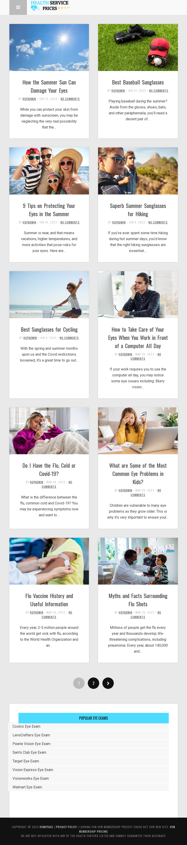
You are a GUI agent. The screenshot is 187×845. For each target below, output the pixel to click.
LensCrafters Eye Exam (31, 735)
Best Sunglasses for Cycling (49, 329)
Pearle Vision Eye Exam (31, 744)
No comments (70, 99)
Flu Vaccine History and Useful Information (49, 599)
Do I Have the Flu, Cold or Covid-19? (49, 469)
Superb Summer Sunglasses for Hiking (138, 209)
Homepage (46, 827)
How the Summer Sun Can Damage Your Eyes (49, 86)
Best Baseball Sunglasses (138, 82)
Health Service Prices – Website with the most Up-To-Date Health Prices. (50, 5)
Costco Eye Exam (26, 726)
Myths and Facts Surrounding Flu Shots (138, 599)
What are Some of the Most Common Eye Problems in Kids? (138, 473)
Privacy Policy (66, 827)
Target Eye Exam (26, 761)
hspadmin (29, 99)
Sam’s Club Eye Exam (29, 752)
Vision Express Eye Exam (33, 770)
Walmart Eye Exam (27, 787)
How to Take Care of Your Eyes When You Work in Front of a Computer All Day (138, 337)
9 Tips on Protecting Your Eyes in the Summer (49, 209)
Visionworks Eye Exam (31, 778)
